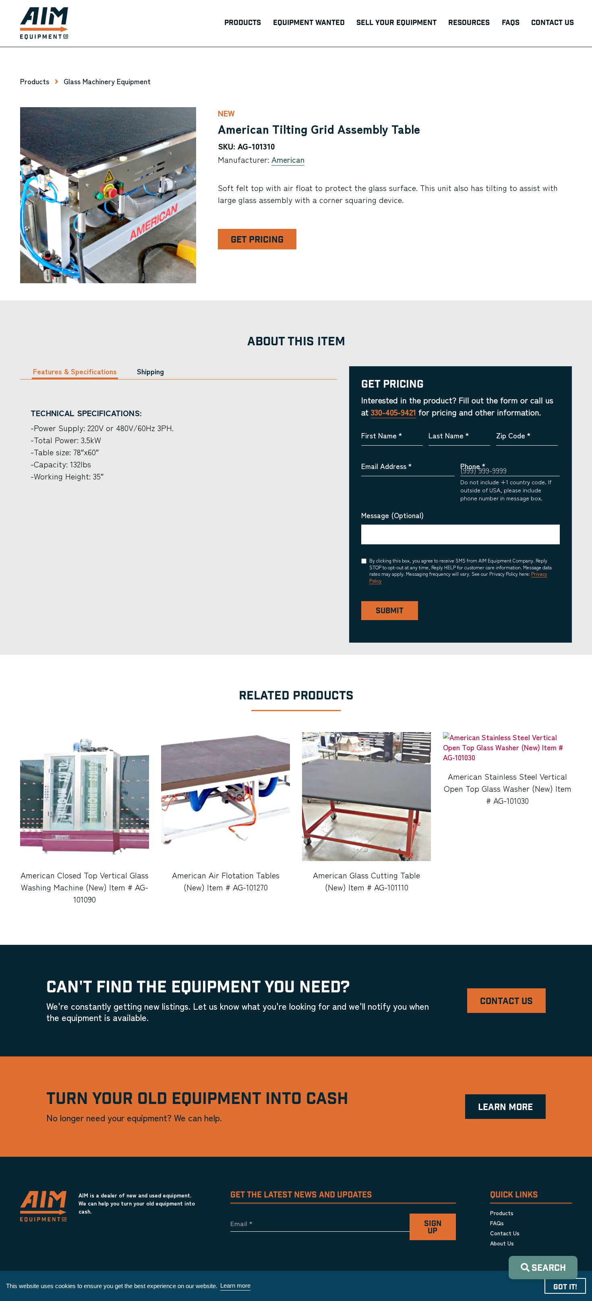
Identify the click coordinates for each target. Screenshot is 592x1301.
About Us (502, 1243)
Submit (390, 611)
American (287, 159)
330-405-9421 (393, 412)
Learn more (235, 1285)
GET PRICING (257, 240)
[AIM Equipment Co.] (44, 23)
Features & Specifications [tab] (75, 371)
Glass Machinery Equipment (107, 81)
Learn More (505, 1107)
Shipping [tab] (150, 371)
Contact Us (506, 1001)
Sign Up (432, 1228)
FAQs (497, 1223)
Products (34, 81)
